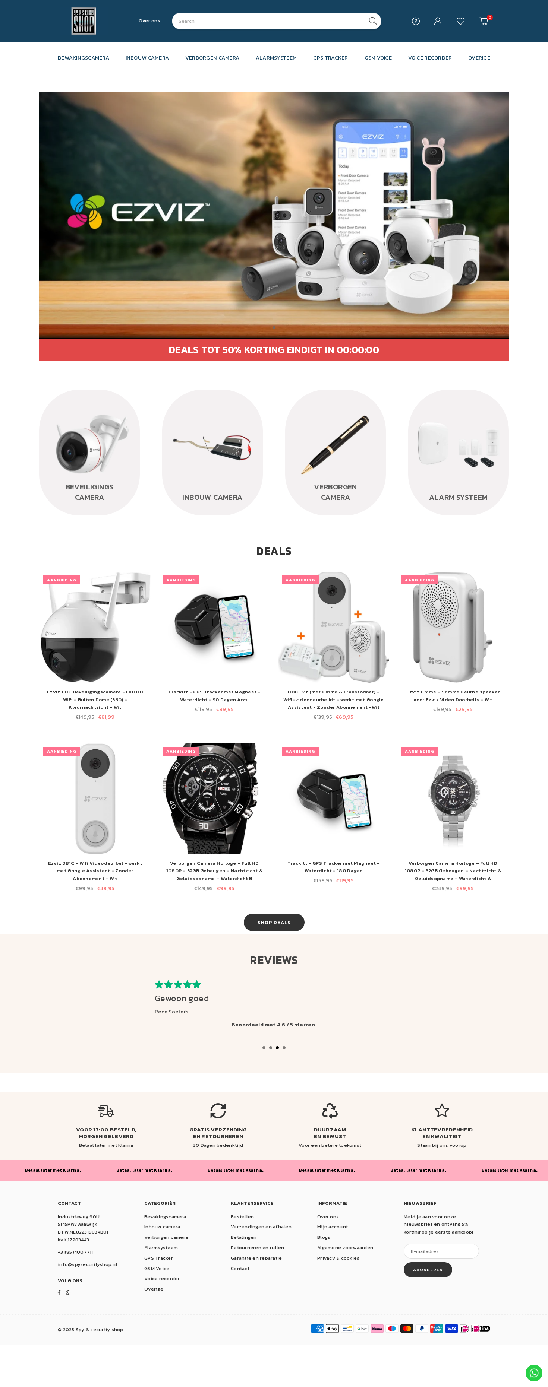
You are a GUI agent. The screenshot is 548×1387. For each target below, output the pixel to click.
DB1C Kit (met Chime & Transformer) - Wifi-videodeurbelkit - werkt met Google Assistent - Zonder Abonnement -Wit (333, 699)
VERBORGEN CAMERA (212, 58)
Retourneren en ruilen (257, 1247)
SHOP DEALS (274, 922)
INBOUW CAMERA (147, 58)
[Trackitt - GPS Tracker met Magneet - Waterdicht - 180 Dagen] (333, 798)
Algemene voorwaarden (345, 1247)
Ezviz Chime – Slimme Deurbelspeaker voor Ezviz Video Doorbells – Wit (453, 695)
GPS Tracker (158, 1257)
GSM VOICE (378, 58)
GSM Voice (156, 1268)
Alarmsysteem (161, 1247)
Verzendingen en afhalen (261, 1226)
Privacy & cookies (338, 1257)
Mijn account (332, 1226)
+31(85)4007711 (75, 1252)
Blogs (323, 1237)
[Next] (524, 463)
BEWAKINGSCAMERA (83, 58)
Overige (153, 1288)
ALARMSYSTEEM (276, 58)
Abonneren (428, 1270)
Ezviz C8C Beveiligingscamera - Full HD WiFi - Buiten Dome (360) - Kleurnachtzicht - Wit (95, 699)
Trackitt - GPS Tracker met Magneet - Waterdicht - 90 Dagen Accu (214, 695)
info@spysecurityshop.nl (87, 1264)
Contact (240, 1268)
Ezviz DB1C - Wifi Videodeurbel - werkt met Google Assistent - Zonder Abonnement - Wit (95, 871)
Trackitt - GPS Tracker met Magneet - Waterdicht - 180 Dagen (333, 867)
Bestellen (242, 1216)
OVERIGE (479, 58)
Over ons (149, 20)
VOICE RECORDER (430, 58)
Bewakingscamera (165, 1216)
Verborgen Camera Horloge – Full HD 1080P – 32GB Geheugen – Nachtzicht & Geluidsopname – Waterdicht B (214, 871)
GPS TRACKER (330, 58)
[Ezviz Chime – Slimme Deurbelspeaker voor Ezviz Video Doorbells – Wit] (452, 627)
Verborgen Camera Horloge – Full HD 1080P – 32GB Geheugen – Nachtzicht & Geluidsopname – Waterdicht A (453, 871)
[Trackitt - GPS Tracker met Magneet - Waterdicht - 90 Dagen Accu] (214, 627)
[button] (483, 21)
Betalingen (244, 1237)
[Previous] (23, 463)
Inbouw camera (162, 1226)
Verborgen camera (166, 1237)
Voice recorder (162, 1278)
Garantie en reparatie (256, 1257)
